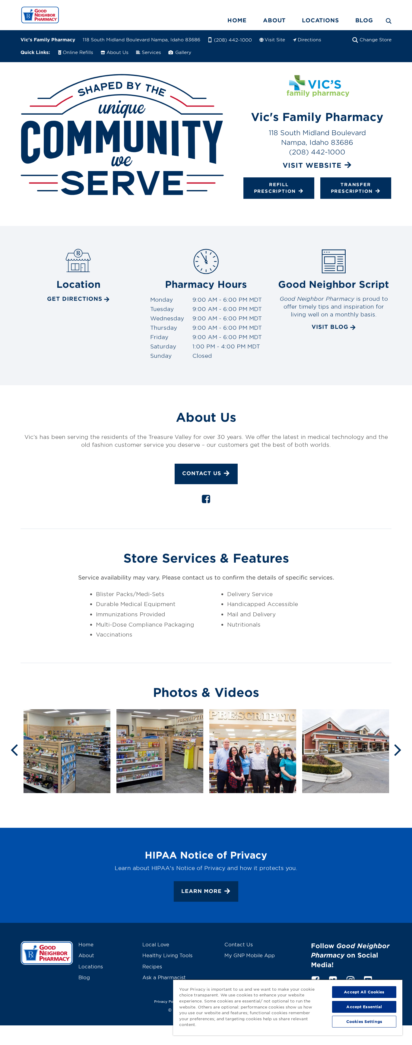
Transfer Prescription (352, 187)
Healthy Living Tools (167, 955)
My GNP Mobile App (249, 955)
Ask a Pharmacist (164, 977)
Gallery (182, 52)
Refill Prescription (275, 187)
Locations (320, 20)
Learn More (201, 891)
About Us (117, 52)
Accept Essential (364, 1006)
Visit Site (275, 39)
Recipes (152, 966)
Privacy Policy (166, 1001)
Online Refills (78, 52)
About (274, 20)
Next (398, 749)
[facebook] (206, 500)
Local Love (155, 944)
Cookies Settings (364, 1021)
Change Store (375, 39)
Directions (309, 39)
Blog (364, 20)
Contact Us (201, 473)
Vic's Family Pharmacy (48, 39)
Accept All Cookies (364, 991)
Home (237, 20)
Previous (14, 749)
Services (151, 52)
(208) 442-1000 (233, 40)
